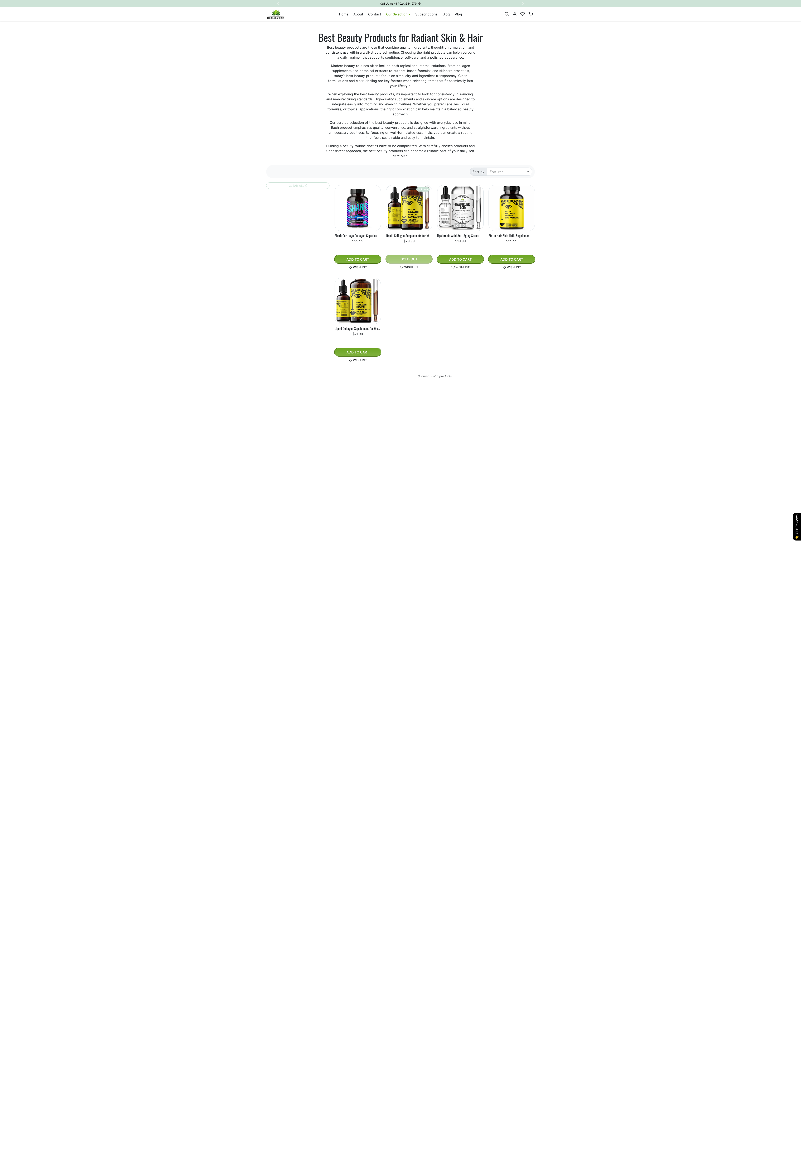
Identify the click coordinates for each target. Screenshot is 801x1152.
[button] (507, 14)
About (358, 14)
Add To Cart (357, 259)
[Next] (361, 225)
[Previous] (354, 225)
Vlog (458, 14)
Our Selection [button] (397, 14)
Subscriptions (426, 14)
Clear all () (298, 185)
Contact (374, 14)
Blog (446, 14)
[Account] (515, 14)
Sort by (478, 172)
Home (343, 14)
